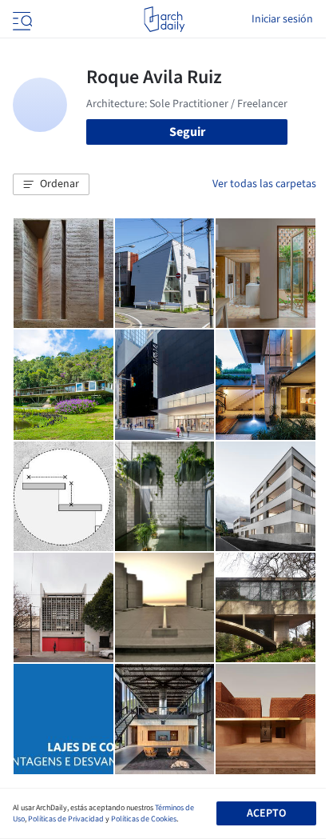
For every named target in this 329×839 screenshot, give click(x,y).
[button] (51, 185)
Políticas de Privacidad (66, 819)
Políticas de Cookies (143, 819)
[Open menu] (21, 19)
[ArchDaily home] (164, 19)
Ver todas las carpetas (264, 184)
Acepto (266, 813)
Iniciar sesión (282, 19)
